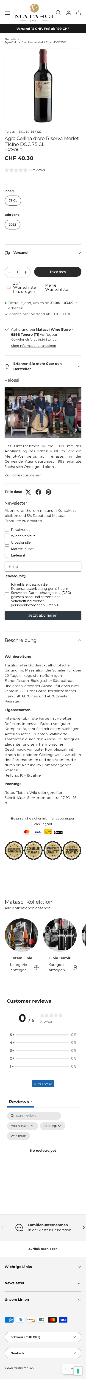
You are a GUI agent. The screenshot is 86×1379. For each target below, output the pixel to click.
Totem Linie (21, 958)
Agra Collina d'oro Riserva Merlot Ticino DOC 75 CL (36, 42)
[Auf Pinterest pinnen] (48, 492)
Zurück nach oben (43, 1248)
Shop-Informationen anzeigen (33, 345)
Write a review (43, 1083)
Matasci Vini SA (23, 1367)
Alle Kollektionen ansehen (27, 908)
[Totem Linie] (21, 935)
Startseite (10, 39)
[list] (43, 86)
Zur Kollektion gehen (23, 475)
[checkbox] (18, 1136)
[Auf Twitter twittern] (28, 492)
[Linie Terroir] (60, 935)
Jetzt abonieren (43, 615)
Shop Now (58, 271)
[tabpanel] (43, 1155)
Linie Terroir (59, 958)
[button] (79, 13)
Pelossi (10, 131)
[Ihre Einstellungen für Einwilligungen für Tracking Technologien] (78, 1371)
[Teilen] (38, 492)
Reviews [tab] (21, 1102)
